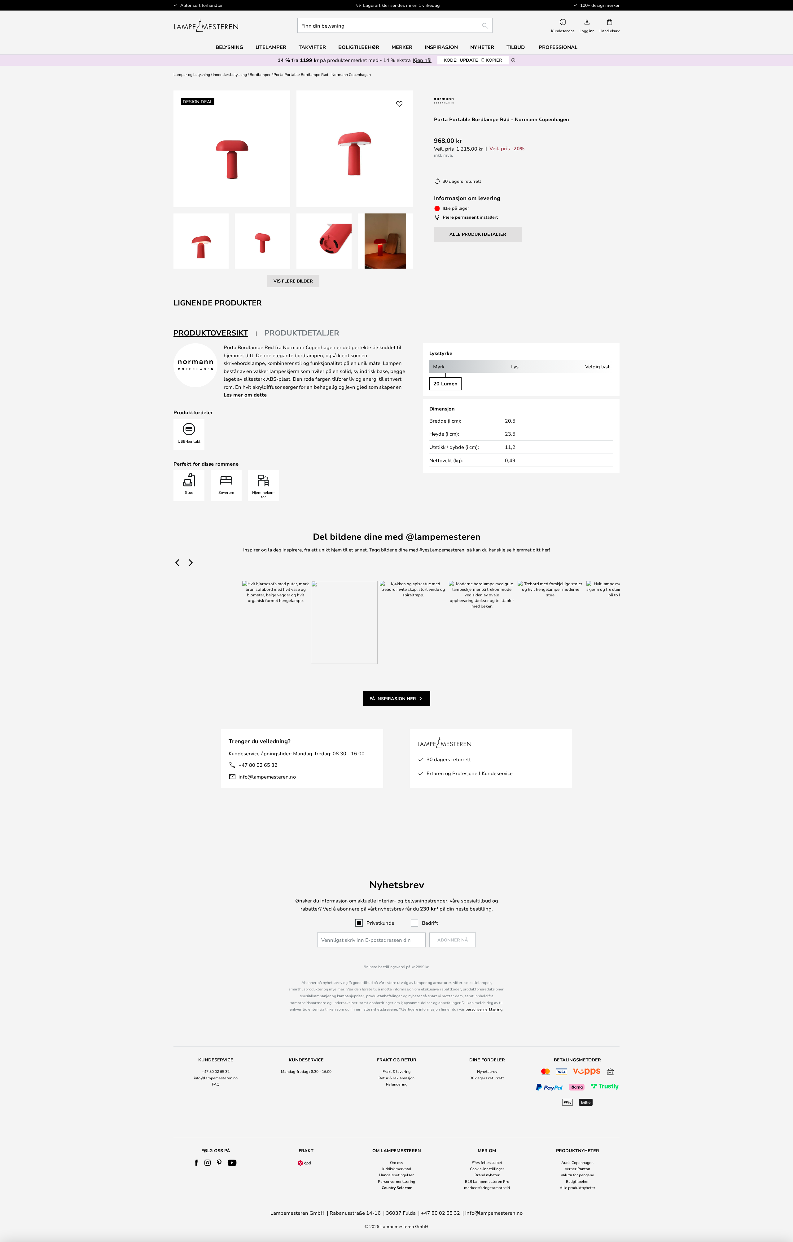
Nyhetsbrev (487, 1071)
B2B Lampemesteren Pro (487, 1181)
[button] (201, 241)
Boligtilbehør (577, 1181)
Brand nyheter (487, 1174)
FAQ (215, 1084)
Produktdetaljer (302, 332)
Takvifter (312, 47)
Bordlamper (260, 74)
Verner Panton (577, 1168)
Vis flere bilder (293, 281)
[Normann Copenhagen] (459, 101)
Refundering (396, 1084)
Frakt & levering (396, 1071)
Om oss (396, 1162)
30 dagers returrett (487, 1077)
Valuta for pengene (577, 1174)
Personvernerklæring (396, 1181)
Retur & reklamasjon (396, 1077)
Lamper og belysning (191, 74)
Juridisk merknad (396, 1168)
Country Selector (397, 1187)
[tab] (215, 333)
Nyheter (482, 47)
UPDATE (473, 60)
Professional (558, 47)
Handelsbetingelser (396, 1174)
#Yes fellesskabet (487, 1162)
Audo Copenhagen (577, 1162)
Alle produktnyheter (577, 1187)
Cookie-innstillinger (487, 1168)
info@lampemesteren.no (267, 776)
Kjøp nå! (422, 60)
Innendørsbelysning (230, 74)
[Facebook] (196, 1163)
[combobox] (395, 25)
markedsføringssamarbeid (487, 1187)
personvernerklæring (484, 1009)
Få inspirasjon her (393, 698)
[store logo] (206, 25)
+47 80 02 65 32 (258, 764)
